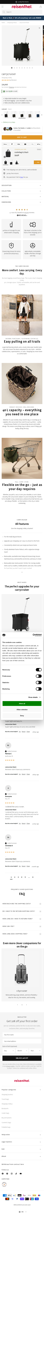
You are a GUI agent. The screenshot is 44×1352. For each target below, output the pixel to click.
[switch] (39, 676)
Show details (33, 697)
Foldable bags (6, 1127)
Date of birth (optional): (9, 1046)
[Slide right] (26, 1004)
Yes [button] (20, 731)
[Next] (41, 115)
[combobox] (22, 12)
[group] (22, 761)
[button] (2, 6)
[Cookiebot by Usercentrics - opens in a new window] (33, 635)
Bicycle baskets (7, 1118)
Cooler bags (5, 1113)
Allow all (22, 703)
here (21, 177)
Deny (22, 715)
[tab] (11, 67)
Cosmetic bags (6, 1122)
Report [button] (23, 731)
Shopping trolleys (12, 22)
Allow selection (22, 709)
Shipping (11, 87)
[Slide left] (17, 1004)
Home (3, 22)
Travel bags (5, 1099)
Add (37, 162)
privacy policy (10, 1066)
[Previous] (2, 115)
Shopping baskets (7, 1094)
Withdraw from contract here (13, 1164)
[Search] (4, 12)
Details (39, 149)
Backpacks (5, 1108)
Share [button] (28, 731)
